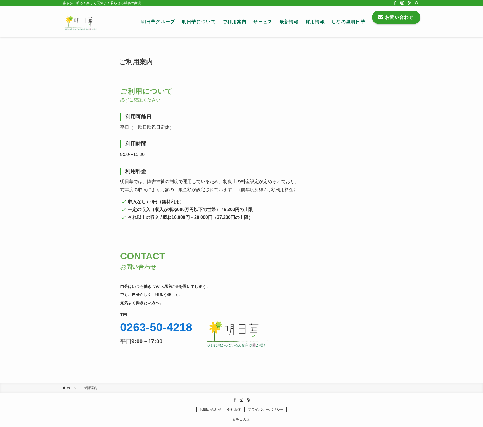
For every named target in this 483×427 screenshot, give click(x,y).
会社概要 (234, 409)
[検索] (416, 3)
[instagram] (402, 3)
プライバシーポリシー (265, 409)
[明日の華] (82, 22)
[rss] (409, 3)
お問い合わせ (210, 409)
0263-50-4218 (156, 327)
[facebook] (395, 3)
